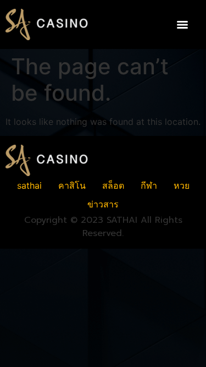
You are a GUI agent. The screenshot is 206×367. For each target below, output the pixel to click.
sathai (29, 185)
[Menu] (182, 25)
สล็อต (113, 185)
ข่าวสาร (103, 204)
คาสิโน (72, 185)
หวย (182, 185)
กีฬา (149, 185)
